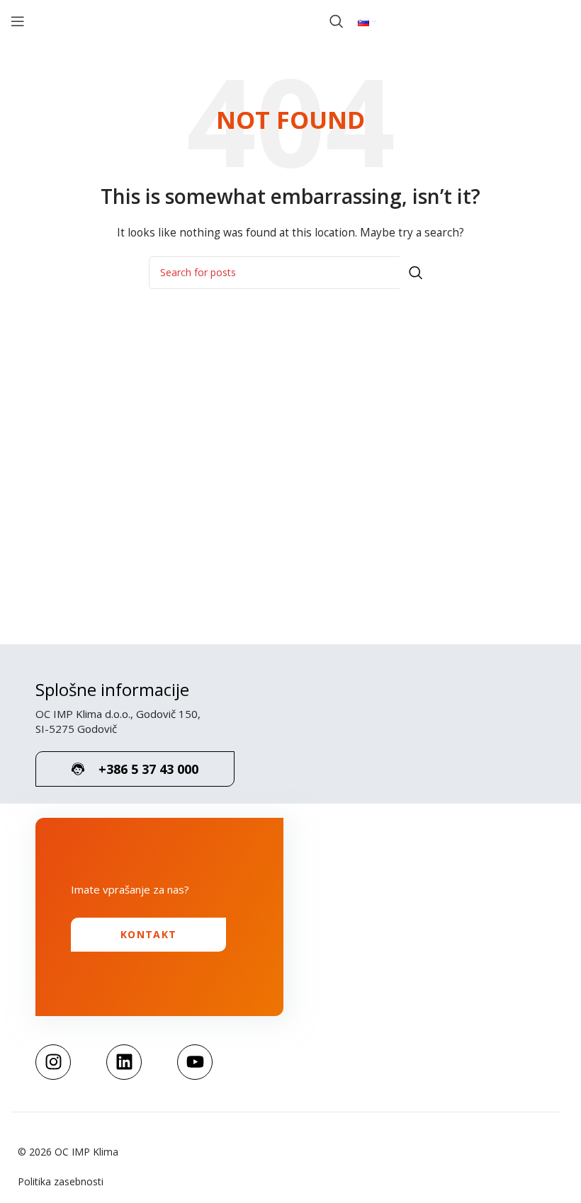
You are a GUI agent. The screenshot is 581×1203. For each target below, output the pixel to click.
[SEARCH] (416, 272)
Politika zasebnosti (60, 1181)
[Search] (336, 21)
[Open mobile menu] (18, 21)
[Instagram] (53, 1062)
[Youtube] (195, 1062)
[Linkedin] (124, 1062)
